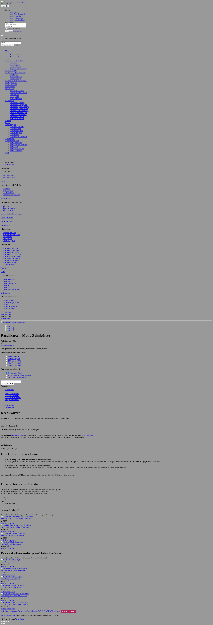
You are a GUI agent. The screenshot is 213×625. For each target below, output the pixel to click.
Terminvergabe (10, 125)
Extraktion (13, 63)
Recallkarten (9, 101)
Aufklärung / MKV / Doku (14, 61)
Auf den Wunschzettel (13, 398)
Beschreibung (10, 405)
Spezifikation (10, 407)
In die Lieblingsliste (12, 394)
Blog (7, 153)
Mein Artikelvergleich (17, 14)
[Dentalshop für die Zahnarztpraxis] (14, 2)
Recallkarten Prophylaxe (18, 105)
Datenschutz (22, 611)
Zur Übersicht (6, 312)
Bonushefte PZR (11, 71)
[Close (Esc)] (2, 621)
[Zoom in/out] (8, 621)
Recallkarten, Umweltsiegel (19, 107)
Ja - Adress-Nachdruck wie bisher (20, 375)
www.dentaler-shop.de (9, 615)
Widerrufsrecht (55, 611)
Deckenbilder (14, 95)
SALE (7, 123)
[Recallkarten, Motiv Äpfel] (11, 560)
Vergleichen (9, 390)
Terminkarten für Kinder (18, 137)
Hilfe (43, 611)
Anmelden (5, 6)
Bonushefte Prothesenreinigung (16, 81)
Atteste (7, 59)
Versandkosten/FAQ (34, 611)
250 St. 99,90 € (13, 356)
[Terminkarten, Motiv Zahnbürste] (13, 534)
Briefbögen (14, 75)
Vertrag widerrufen (68, 611)
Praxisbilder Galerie (17, 91)
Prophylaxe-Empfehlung (18, 69)
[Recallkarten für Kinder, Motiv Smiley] (15, 602)
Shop (7, 51)
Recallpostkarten (18, 435)
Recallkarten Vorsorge (17, 103)
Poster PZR (14, 147)
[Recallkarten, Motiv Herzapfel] (12, 585)
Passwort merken (14, 29)
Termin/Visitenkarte (17, 127)
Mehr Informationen (8, 523)
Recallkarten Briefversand (19, 109)
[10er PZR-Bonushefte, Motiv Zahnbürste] (16, 525)
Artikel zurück (6, 314)
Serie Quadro (14, 97)
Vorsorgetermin (87, 435)
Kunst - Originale (16, 99)
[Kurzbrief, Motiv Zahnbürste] (12, 542)
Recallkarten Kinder (17, 117)
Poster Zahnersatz (16, 151)
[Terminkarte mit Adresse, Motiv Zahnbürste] (17, 517)
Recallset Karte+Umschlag (19, 111)
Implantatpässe (15, 65)
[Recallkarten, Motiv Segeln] (11, 577)
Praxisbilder (9, 89)
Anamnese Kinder (16, 57)
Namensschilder (11, 85)
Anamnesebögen (16, 55)
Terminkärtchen (15, 129)
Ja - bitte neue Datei (15, 373)
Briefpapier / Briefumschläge (15, 73)
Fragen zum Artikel (12, 400)
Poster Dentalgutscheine (18, 145)
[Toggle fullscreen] (6, 621)
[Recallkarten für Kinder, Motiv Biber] (15, 594)
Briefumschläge (15, 79)
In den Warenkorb (7, 384)
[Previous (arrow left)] (2, 623)
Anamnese (9, 53)
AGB (47, 611)
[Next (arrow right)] (4, 623)
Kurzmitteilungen (16, 77)
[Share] (4, 621)
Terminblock (14, 135)
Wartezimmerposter (12, 141)
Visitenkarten (10, 139)
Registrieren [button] (18, 31)
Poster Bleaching (16, 143)
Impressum (14, 611)
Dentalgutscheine (11, 83)
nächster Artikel (6, 318)
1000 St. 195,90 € (14, 361)
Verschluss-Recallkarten (18, 115)
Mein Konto (14, 12)
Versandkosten (20, 619)
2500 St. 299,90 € (14, 363)
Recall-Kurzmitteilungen (18, 113)
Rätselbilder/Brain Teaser (18, 93)
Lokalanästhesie (15, 67)
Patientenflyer (10, 87)
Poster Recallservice (17, 119)
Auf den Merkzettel (12, 396)
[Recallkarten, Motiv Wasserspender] (14, 568)
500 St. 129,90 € (14, 359)
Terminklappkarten (16, 131)
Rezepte (8, 121)
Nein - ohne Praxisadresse (17, 377)
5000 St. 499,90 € (14, 365)
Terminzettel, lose (16, 133)
